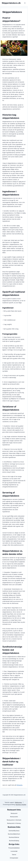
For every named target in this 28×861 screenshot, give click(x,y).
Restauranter (14, 816)
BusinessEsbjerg (14, 840)
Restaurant (14, 813)
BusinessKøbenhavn (14, 834)
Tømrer (14, 854)
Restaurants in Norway (14, 823)
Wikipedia (19, 785)
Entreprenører (14, 858)
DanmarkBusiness (14, 830)
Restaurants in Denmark (14, 820)
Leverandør (14, 851)
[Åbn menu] (24, 3)
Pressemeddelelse (14, 848)
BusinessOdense (14, 837)
